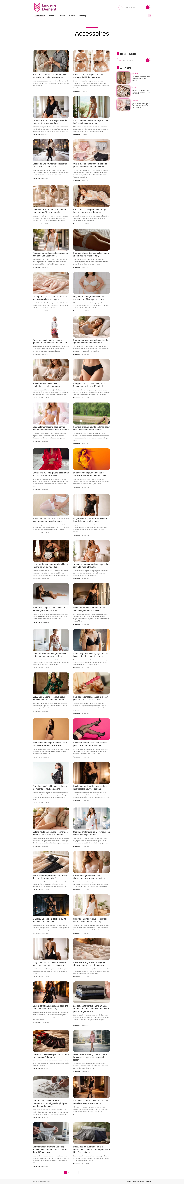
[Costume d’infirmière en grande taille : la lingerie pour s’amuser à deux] (51, 640)
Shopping (135, 73)
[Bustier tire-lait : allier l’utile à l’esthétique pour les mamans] (51, 370)
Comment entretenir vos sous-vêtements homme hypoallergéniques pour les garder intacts (50, 1103)
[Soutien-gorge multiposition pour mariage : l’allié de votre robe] (91, 61)
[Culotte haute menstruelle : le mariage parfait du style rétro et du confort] (51, 818)
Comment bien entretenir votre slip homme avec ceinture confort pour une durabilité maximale (50, 1149)
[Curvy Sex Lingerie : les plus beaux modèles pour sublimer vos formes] (51, 683)
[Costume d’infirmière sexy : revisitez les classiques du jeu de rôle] (91, 818)
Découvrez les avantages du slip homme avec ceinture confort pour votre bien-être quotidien (91, 1149)
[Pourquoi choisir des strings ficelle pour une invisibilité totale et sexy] (91, 240)
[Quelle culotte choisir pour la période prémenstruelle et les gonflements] (91, 150)
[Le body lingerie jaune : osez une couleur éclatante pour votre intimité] (91, 459)
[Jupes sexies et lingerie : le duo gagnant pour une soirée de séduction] (51, 327)
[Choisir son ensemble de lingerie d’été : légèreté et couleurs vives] (91, 107)
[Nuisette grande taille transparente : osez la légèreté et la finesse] (91, 594)
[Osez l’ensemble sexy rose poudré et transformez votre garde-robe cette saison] (91, 1041)
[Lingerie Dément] (45, 7)
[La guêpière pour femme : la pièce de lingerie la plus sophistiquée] (91, 505)
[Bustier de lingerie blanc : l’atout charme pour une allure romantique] (91, 862)
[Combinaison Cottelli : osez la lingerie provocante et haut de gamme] (51, 773)
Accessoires (36, 89)
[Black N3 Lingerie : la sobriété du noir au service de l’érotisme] (51, 905)
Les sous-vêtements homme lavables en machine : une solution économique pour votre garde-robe (91, 1009)
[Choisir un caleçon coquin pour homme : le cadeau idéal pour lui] (51, 1041)
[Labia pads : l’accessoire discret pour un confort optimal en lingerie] (51, 283)
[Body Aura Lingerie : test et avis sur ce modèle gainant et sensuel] (51, 594)
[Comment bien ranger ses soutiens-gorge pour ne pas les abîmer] (123, 91)
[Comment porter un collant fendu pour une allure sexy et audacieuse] (91, 1087)
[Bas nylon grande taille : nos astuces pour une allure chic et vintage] (91, 729)
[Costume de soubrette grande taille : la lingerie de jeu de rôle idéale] (51, 551)
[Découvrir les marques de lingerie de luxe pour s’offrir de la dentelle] (51, 196)
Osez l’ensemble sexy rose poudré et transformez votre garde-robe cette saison (90, 1057)
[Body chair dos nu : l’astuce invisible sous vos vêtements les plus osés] (51, 949)
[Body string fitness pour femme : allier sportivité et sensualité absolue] (51, 729)
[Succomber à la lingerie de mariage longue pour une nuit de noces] (91, 196)
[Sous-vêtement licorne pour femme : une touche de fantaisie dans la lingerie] (51, 414)
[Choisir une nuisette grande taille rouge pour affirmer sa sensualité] (51, 459)
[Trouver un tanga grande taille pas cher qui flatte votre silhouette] (91, 551)
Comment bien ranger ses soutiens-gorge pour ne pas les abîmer (141, 91)
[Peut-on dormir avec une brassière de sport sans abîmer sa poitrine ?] (91, 327)
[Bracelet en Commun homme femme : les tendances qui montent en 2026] (51, 61)
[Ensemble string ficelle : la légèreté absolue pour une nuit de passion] (91, 949)
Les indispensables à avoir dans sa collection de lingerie (141, 78)
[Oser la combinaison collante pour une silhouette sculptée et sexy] (51, 992)
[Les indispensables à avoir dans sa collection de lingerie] (123, 77)
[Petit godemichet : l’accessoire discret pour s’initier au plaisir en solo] (91, 683)
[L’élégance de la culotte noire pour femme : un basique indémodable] (91, 370)
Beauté (134, 87)
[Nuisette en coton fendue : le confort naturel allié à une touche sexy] (91, 905)
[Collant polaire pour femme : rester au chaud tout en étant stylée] (51, 150)
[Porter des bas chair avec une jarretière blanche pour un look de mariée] (51, 505)
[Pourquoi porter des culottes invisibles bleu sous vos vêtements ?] (51, 240)
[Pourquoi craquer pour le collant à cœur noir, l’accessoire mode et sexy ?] (91, 414)
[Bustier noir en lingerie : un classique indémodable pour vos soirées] (91, 773)
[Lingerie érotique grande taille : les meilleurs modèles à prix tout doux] (91, 283)
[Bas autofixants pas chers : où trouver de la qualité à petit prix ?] (51, 862)
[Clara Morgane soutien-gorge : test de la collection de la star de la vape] (91, 640)
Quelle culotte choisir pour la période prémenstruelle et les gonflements (140, 105)
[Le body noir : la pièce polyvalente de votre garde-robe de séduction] (51, 107)
